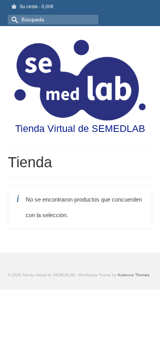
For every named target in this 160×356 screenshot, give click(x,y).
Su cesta (36, 6)
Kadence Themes (134, 275)
